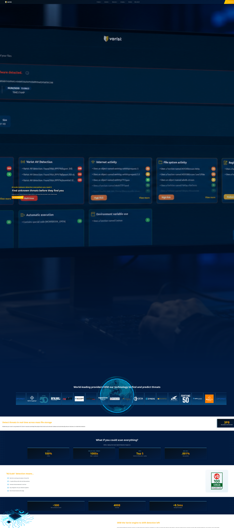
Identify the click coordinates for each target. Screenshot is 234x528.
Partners (130, 2)
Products (99, 2)
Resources (114, 2)
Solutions (106, 2)
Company (122, 2)
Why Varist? (137, 2)
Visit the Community (18, 197)
